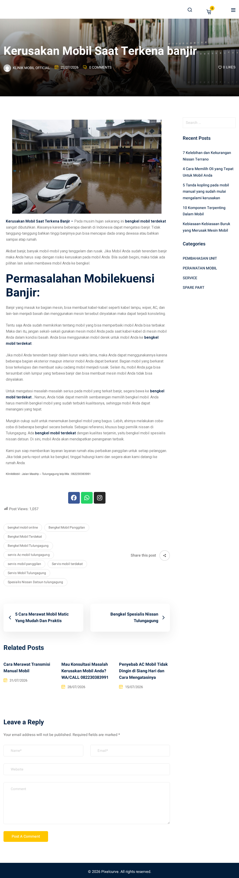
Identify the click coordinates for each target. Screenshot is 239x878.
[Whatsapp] (87, 498)
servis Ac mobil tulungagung (29, 554)
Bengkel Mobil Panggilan (67, 527)
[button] (233, 10)
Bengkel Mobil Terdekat (25, 536)
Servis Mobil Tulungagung (27, 573)
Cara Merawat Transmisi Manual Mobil (27, 667)
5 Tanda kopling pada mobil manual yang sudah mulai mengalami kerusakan (206, 191)
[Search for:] (209, 122)
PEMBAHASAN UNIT (200, 258)
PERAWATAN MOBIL (200, 268)
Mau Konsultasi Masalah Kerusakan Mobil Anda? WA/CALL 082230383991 (85, 671)
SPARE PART (193, 287)
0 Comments (100, 67)
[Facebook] (74, 498)
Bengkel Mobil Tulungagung (28, 545)
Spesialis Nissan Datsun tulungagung (35, 582)
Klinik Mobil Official (31, 67)
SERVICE (190, 278)
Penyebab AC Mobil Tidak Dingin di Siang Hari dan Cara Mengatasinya (143, 671)
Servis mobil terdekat (67, 563)
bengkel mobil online (23, 527)
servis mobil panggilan (24, 563)
